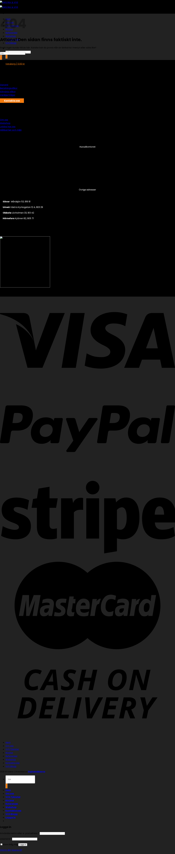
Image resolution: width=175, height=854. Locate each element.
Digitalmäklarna (36, 771)
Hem (8, 742)
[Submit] (6, 56)
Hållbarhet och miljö (11, 130)
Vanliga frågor (7, 95)
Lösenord (5, 838)
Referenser (11, 756)
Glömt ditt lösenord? (11, 850)
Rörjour (9, 752)
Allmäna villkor (8, 91)
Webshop (10, 36)
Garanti (4, 84)
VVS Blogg (10, 43)
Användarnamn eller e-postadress (19, 833)
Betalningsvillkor (9, 88)
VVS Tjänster (12, 749)
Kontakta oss (12, 763)
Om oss (4, 119)
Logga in (22, 845)
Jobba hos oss (7, 126)
